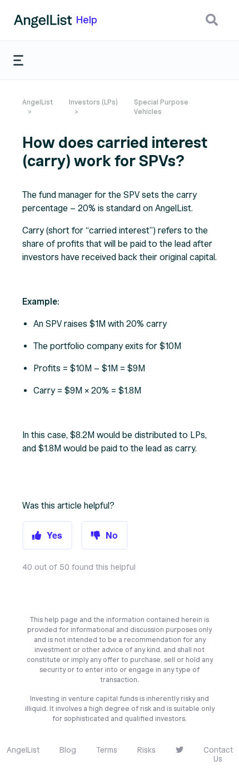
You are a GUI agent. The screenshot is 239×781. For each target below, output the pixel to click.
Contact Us (218, 754)
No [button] (112, 535)
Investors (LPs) (93, 102)
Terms (106, 750)
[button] (212, 20)
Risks (146, 750)
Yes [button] (54, 535)
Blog (67, 750)
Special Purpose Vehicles (161, 107)
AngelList (37, 102)
